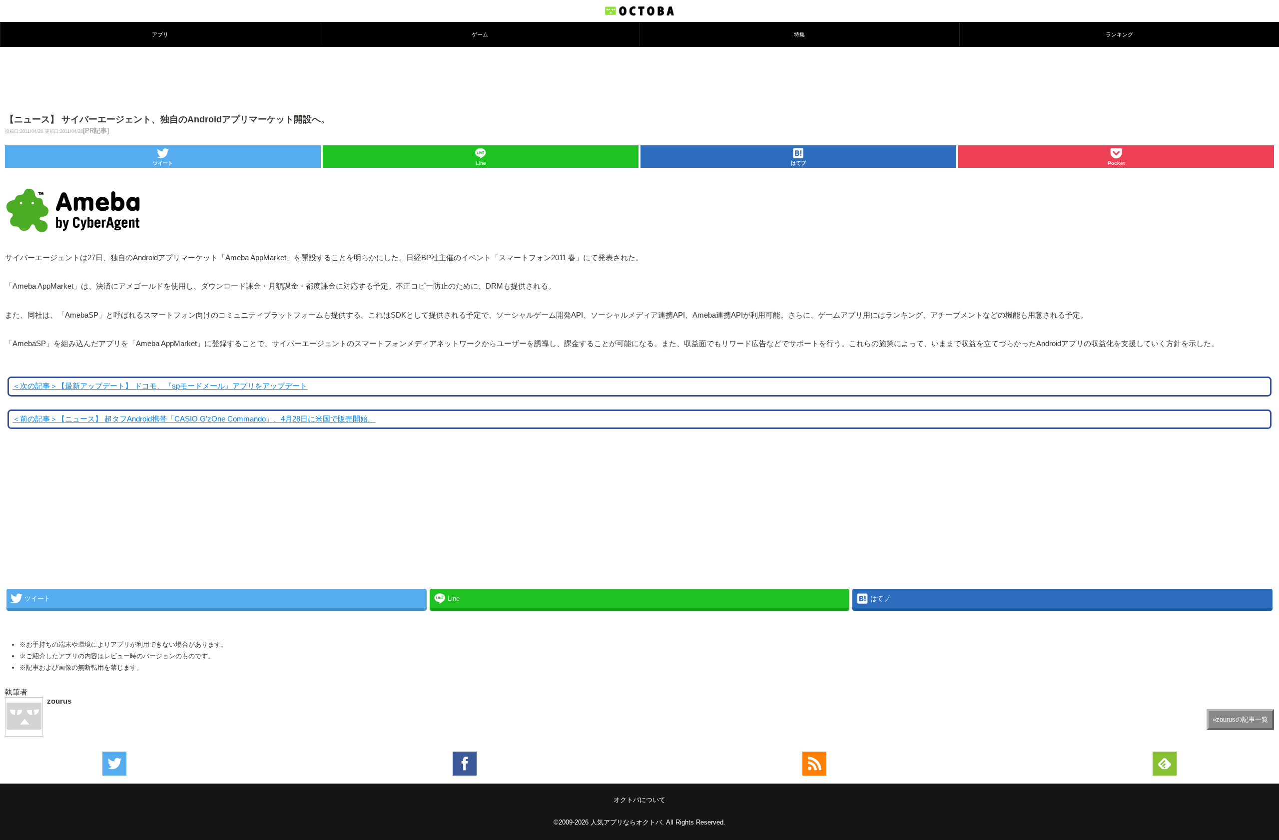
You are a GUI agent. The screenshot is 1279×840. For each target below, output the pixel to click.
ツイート (163, 163)
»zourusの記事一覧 (1240, 719)
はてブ (798, 163)
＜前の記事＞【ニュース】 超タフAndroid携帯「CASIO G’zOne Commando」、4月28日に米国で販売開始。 (193, 419)
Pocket (1116, 163)
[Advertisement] (639, 79)
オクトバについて (639, 800)
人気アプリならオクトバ (626, 822)
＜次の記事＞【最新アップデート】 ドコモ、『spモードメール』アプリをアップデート (159, 386)
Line (481, 163)
